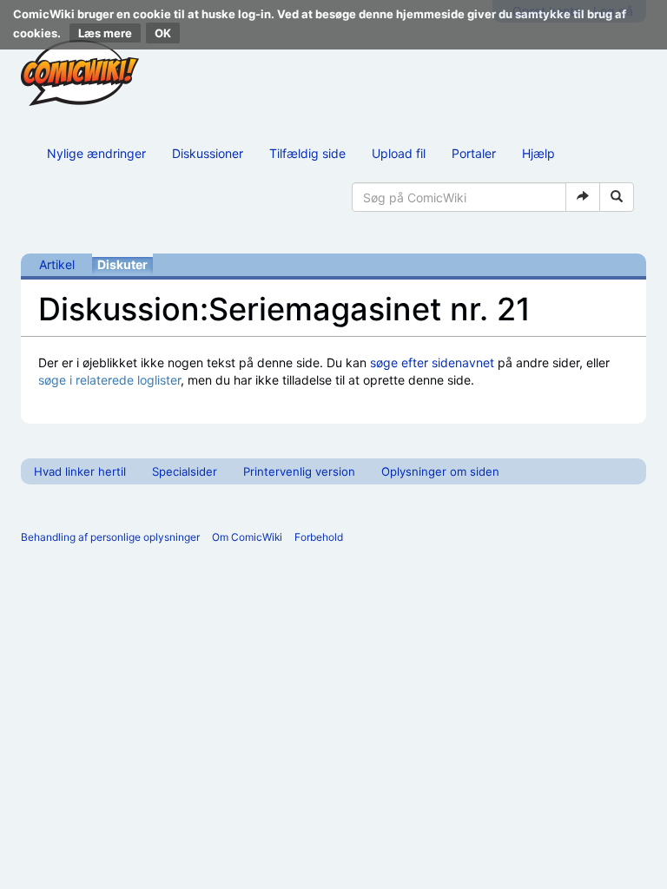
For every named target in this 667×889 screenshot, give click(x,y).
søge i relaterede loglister (109, 379)
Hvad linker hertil (80, 471)
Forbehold (318, 536)
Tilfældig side (307, 153)
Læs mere (105, 33)
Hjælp (538, 153)
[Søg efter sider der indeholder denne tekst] (616, 197)
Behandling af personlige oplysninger (110, 536)
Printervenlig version (299, 471)
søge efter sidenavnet (432, 362)
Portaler (474, 153)
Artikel (57, 264)
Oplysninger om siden (440, 471)
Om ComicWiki (247, 536)
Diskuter (122, 264)
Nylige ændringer (96, 153)
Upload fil (399, 153)
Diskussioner (207, 153)
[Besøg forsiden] (80, 73)
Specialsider (184, 471)
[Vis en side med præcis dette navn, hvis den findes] (582, 197)
